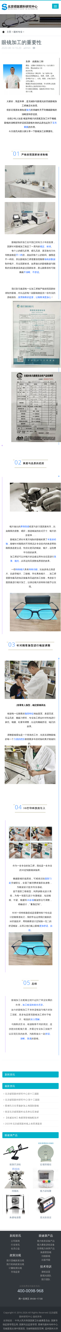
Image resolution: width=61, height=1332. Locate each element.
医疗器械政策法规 (15, 1260)
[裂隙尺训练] (15, 1151)
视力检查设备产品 (46, 1240)
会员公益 (15, 1248)
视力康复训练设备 (46, 1244)
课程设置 (45, 1271)
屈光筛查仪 (45, 1217)
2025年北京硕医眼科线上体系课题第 (23, 1123)
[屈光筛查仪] (46, 1204)
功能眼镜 (45, 1255)
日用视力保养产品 (46, 1248)
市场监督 (15, 1271)
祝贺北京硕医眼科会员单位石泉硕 (22, 1111)
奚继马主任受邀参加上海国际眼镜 (22, 1105)
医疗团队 (45, 1279)
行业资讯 (15, 1244)
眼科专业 (18, 31)
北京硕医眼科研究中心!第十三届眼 (22, 1099)
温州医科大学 (51, 1328)
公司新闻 (15, 1240)
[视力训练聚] (46, 1178)
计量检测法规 (15, 1267)
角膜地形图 (15, 1217)
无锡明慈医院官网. (35, 1328)
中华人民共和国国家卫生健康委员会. (33, 1320)
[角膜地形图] (15, 1204)
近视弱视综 (45, 1164)
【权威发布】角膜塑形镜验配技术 (22, 1117)
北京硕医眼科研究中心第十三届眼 (22, 1093)
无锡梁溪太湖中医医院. (14, 1328)
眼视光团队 (45, 1275)
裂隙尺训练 (15, 1164)
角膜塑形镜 (45, 1252)
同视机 (15, 1190)
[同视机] (15, 1178)
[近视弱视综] (46, 1151)
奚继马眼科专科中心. (48, 1324)
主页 (9, 31)
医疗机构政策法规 (15, 1264)
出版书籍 (45, 1259)
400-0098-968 (30, 1291)
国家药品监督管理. (28, 1324)
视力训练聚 (45, 1190)
